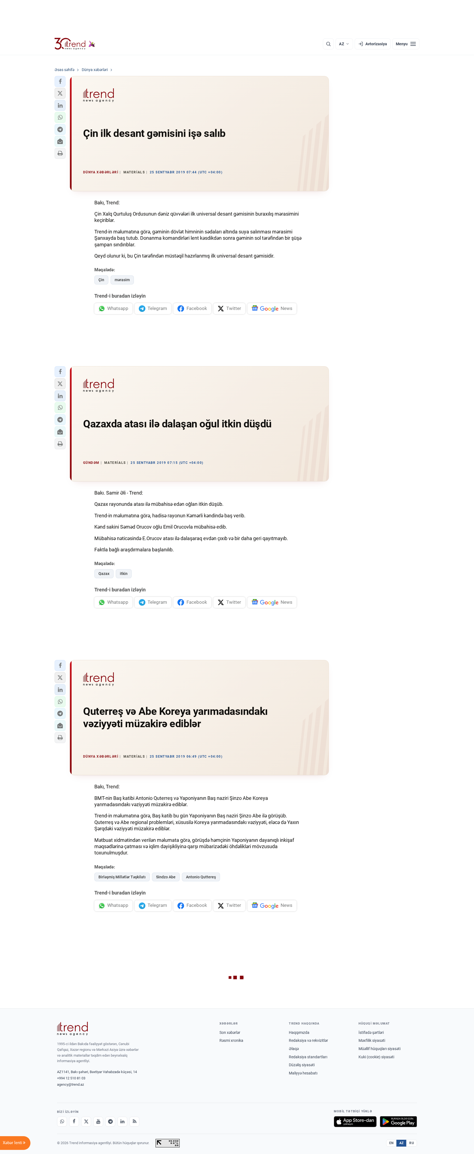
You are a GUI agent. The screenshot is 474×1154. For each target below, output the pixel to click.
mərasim (122, 280)
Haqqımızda (299, 1032)
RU (411, 1143)
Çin (101, 280)
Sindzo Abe (166, 877)
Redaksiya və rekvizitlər (308, 1040)
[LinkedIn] (122, 1122)
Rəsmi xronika (231, 1040)
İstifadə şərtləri (371, 1032)
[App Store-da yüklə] (355, 1121)
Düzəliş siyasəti (302, 1065)
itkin (124, 573)
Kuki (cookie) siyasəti (376, 1057)
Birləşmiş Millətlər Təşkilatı (122, 877)
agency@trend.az (70, 1084)
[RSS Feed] (134, 1122)
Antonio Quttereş (201, 877)
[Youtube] (98, 1122)
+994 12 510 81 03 (71, 1078)
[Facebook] (74, 1122)
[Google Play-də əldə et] (398, 1121)
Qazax (103, 573)
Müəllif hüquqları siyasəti (379, 1048)
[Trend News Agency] (72, 1029)
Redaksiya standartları (308, 1057)
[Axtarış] (328, 43)
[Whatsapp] (62, 1122)
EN (391, 1143)
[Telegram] (110, 1122)
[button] (60, 81)
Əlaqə (294, 1048)
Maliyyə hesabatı (303, 1073)
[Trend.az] (75, 44)
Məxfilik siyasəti (372, 1040)
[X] (86, 1122)
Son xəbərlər (229, 1032)
